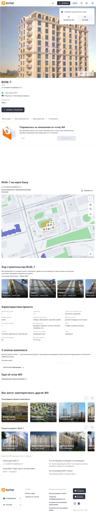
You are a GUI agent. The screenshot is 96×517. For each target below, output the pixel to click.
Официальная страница (13, 379)
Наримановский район (23, 189)
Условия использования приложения (58, 504)
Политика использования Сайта (58, 509)
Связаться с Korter (32, 497)
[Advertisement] (48, 161)
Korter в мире (30, 493)
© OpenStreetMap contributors (86, 257)
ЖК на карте (6, 119)
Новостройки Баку (8, 189)
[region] (48, 226)
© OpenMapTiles (73, 257)
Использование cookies (57, 493)
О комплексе (53, 119)
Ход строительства (22, 119)
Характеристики (38, 119)
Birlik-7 (4, 102)
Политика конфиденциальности (57, 498)
